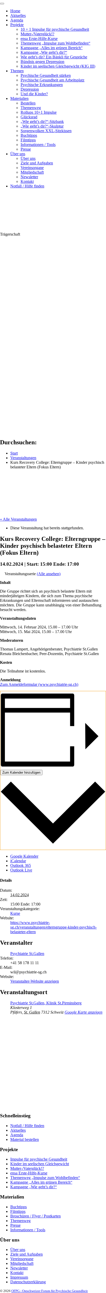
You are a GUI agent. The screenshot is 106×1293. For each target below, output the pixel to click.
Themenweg (31, 108)
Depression (30, 89)
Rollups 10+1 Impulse (39, 112)
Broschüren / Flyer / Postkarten (35, 1216)
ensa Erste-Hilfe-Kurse (39, 38)
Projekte (17, 25)
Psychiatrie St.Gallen (27, 953)
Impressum (19, 1277)
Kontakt (27, 181)
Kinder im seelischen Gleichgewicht (39, 1164)
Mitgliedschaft (32, 172)
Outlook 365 (20, 865)
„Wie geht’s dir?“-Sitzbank (42, 121)
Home (15, 11)
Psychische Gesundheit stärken (46, 75)
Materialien (19, 98)
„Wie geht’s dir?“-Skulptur (42, 126)
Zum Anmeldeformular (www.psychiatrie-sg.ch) (39, 684)
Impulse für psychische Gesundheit (38, 1159)
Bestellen (28, 103)
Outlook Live (21, 870)
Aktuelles (18, 15)
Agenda (16, 20)
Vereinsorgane (32, 167)
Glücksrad (29, 117)
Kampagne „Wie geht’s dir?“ (44, 52)
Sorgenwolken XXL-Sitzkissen (46, 131)
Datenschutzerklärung (28, 1282)
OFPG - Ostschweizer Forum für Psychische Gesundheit (49, 1291)
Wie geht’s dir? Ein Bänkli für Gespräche (54, 57)
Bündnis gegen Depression (42, 61)
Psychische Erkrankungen (42, 84)
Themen (17, 71)
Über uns (17, 154)
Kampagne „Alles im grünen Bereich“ (52, 48)
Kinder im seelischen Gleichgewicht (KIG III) (58, 66)
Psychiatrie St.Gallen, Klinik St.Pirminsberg (46, 1003)
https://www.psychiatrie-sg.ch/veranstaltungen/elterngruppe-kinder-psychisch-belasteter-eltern (53, 927)
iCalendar (18, 861)
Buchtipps (29, 135)
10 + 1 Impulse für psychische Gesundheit (55, 29)
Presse (26, 149)
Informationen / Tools (38, 144)
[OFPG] (46, 229)
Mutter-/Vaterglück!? (37, 34)
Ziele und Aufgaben (37, 163)
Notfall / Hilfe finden (27, 186)
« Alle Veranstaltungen (18, 519)
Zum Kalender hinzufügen (21, 772)
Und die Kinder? (34, 94)
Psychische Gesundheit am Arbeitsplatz (52, 80)
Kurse (15, 913)
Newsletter (29, 177)
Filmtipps (28, 140)
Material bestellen (24, 1139)
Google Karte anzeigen (83, 1012)
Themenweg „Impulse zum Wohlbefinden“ (55, 43)
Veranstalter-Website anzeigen (34, 981)
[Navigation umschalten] (2, 3)
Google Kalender (24, 856)
